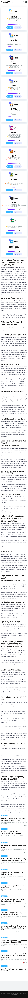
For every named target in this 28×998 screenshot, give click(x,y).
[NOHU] (11, 152)
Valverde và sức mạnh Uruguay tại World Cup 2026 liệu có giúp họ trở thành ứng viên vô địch (13, 955)
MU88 (16, 81)
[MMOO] (11, 129)
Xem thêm (18, 27)
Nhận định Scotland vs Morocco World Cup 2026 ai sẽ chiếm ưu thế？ (13, 819)
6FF (16, 220)
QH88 (16, 58)
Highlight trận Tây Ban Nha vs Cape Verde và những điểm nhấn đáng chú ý (14, 941)
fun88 (16, 241)
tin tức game (4, 815)
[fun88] (11, 242)
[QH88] (11, 59)
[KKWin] (11, 106)
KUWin (16, 36)
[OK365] (11, 176)
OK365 (16, 175)
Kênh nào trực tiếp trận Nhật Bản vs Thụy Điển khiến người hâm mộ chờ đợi (14, 859)
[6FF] (12, 221)
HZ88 (16, 198)
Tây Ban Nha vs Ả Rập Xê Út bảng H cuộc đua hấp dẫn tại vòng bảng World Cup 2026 (13, 928)
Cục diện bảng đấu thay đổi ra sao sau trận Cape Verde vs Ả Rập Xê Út (13, 833)
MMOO (16, 128)
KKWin (16, 105)
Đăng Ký (10, 27)
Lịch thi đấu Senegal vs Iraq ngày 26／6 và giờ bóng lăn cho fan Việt (13, 913)
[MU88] (11, 82)
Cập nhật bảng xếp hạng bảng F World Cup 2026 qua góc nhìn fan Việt (12, 900)
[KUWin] (11, 37)
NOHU (16, 151)
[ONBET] (11, 12)
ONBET (16, 11)
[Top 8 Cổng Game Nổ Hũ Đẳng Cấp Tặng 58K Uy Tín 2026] (7, 1)
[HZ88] (11, 199)
